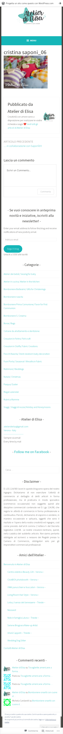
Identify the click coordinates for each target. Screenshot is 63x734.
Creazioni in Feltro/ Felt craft (17, 338)
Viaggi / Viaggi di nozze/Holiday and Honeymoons (27, 407)
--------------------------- (13, 434)
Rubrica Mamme (11, 399)
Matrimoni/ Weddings (14, 369)
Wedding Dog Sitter (16, 640)
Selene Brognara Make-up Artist (22, 625)
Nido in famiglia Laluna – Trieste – (23, 617)
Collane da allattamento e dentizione (22, 331)
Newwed (11, 609)
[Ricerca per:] (31, 469)
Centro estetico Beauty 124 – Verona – (25, 571)
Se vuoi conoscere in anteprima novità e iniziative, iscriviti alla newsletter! (32, 215)
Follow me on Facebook (31, 452)
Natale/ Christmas (12, 376)
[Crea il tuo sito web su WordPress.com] (31, 3)
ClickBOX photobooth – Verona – (23, 579)
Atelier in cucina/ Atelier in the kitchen (22, 281)
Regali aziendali (11, 391)
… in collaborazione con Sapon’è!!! (23, 144)
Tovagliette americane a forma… (36, 675)
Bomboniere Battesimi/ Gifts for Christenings (25, 289)
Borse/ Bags (9, 323)
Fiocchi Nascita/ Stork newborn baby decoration (27, 353)
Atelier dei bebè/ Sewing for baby (20, 273)
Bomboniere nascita (13, 296)
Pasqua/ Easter (11, 384)
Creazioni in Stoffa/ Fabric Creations (21, 346)
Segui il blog (13, 248)
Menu (33, 40)
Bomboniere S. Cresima (15, 315)
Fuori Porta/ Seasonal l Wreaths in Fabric (23, 361)
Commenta (45, 191)
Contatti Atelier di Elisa (14, 648)
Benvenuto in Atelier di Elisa (17, 564)
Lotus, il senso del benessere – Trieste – (26, 602)
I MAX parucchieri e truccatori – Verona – (26, 587)
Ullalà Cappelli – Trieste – (19, 632)
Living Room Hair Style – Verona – (23, 594)
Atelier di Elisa (18, 667)
